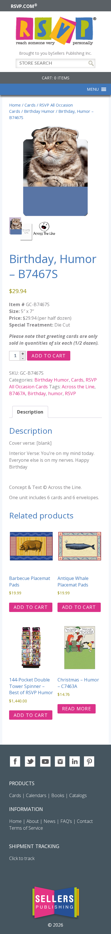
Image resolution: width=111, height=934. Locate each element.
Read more (76, 709)
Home (15, 105)
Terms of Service (26, 828)
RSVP (70, 393)
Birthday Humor (39, 111)
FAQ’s (66, 821)
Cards (30, 105)
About (32, 821)
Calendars (36, 795)
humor (55, 393)
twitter (30, 761)
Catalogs (78, 795)
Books (57, 795)
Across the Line (78, 387)
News (50, 821)
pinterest (89, 761)
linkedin (74, 761)
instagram (59, 761)
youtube (45, 761)
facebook (15, 761)
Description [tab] (30, 412)
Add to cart (49, 356)
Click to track (21, 858)
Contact (85, 821)
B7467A (17, 393)
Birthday (37, 393)
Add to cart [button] (31, 607)
